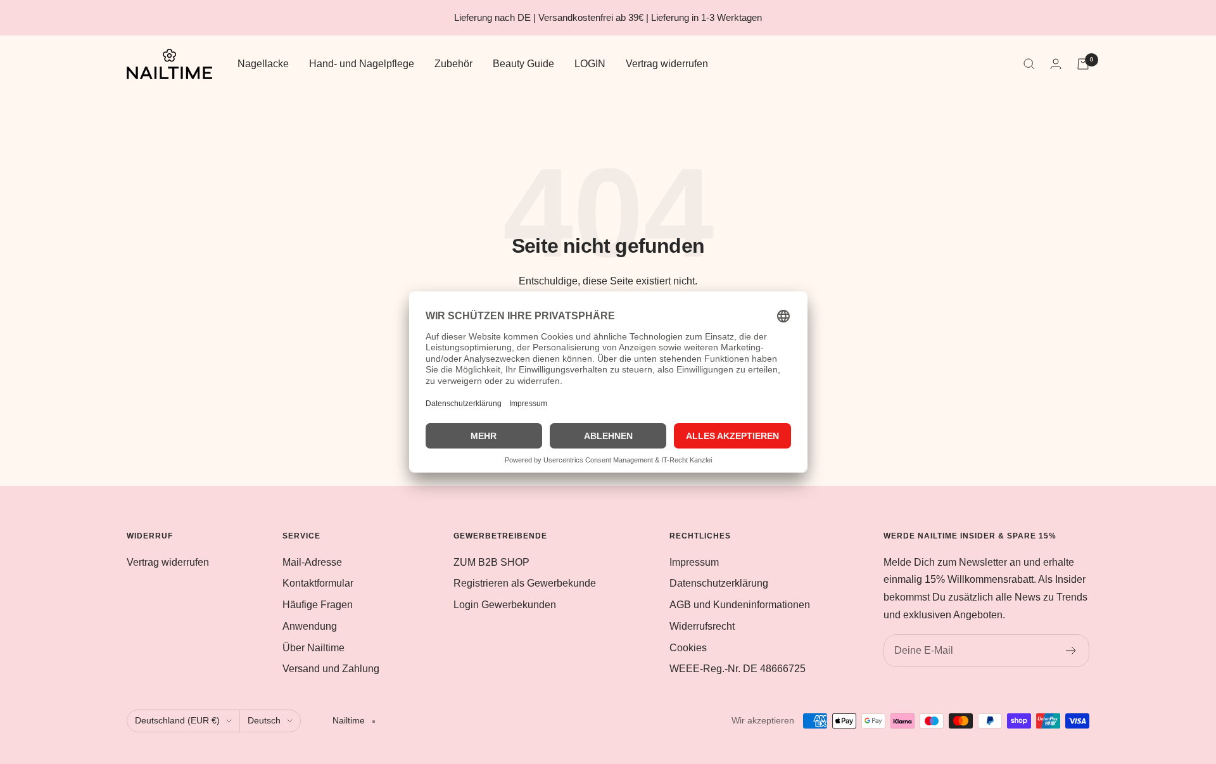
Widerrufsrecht (702, 626)
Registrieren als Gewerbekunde (524, 583)
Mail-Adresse (312, 562)
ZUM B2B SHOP (491, 562)
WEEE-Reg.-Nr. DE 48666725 (737, 668)
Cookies (688, 647)
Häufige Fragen (317, 604)
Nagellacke (263, 63)
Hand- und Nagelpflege (361, 63)
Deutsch (264, 720)
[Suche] (1029, 64)
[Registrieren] (1071, 650)
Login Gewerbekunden (504, 604)
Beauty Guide (523, 63)
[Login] (1055, 63)
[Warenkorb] (1083, 64)
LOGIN (589, 63)
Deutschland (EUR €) (177, 720)
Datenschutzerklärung (718, 583)
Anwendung (309, 626)
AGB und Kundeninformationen (739, 604)
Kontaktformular (317, 583)
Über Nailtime (313, 647)
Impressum (694, 562)
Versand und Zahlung (330, 668)
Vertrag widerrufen (667, 63)
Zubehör (453, 63)
